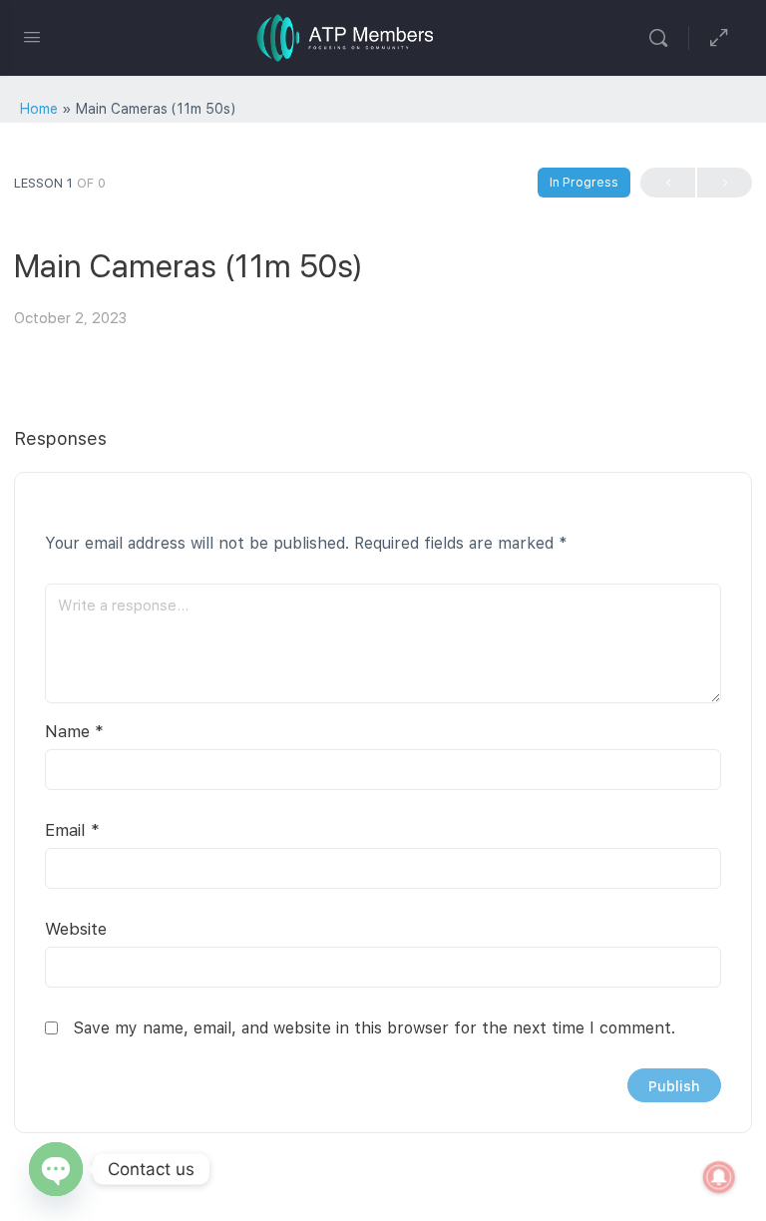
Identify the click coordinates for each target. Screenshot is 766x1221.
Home (39, 109)
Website (76, 929)
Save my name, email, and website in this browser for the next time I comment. (374, 1027)
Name (74, 731)
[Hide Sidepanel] (719, 38)
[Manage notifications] (719, 1177)
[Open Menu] (32, 36)
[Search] (663, 38)
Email (72, 830)
